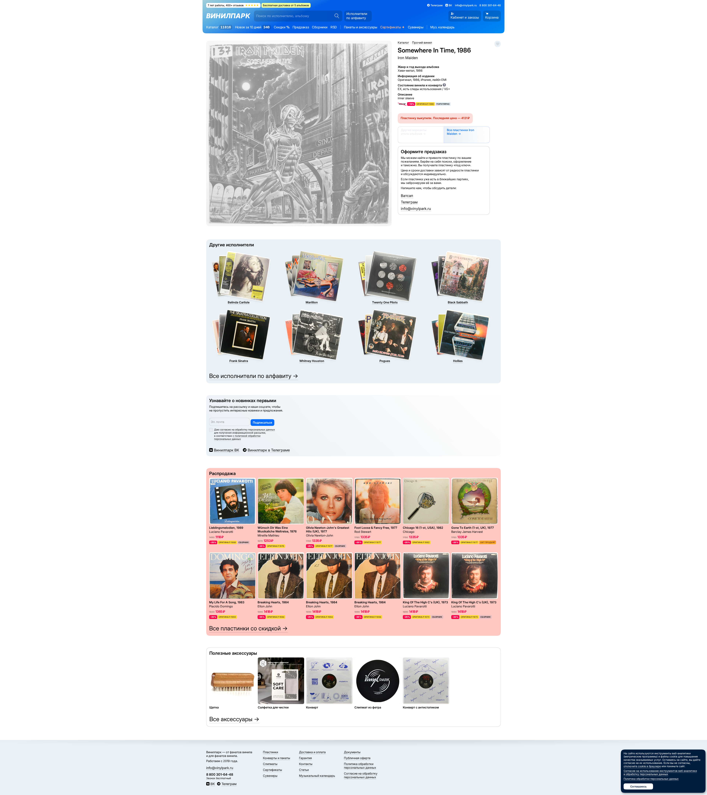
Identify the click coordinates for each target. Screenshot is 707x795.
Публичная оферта (357, 758)
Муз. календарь (442, 27)
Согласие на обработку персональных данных (360, 775)
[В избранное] (497, 44)
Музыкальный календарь (317, 776)
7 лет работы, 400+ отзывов (233, 5)
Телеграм (409, 202)
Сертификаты (392, 27)
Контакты (305, 764)
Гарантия (305, 758)
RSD (333, 27)
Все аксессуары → (234, 719)
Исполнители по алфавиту (356, 16)
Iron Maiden (408, 58)
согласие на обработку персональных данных (247, 429)
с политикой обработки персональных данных (237, 437)
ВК (212, 784)
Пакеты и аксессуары (360, 27)
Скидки (282, 27)
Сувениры (415, 27)
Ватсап (407, 196)
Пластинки (270, 752)
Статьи (304, 770)
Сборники (320, 27)
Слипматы (270, 764)
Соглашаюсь (638, 786)
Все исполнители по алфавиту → (253, 375)
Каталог (218, 27)
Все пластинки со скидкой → (248, 628)
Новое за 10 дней (252, 27)
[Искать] (335, 16)
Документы (352, 752)
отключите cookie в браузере (642, 766)
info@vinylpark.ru (466, 5)
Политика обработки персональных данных (360, 765)
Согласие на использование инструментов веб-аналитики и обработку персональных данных (660, 772)
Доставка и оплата (312, 752)
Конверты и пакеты (276, 758)
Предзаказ (301, 27)
